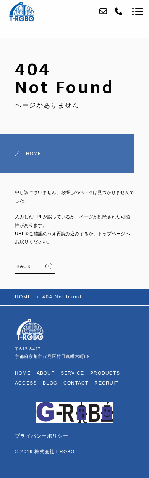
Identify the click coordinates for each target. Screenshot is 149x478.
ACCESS (26, 383)
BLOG (50, 383)
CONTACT (75, 383)
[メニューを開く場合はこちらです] (137, 11)
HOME (34, 153)
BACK (23, 266)
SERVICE (72, 373)
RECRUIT (106, 383)
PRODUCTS (105, 373)
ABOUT (46, 373)
